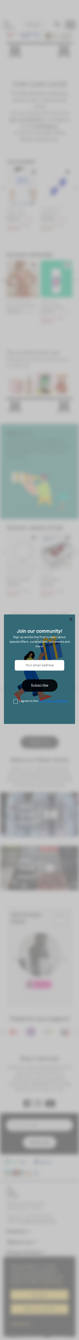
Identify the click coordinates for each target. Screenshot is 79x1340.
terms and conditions (53, 701)
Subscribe (39, 685)
